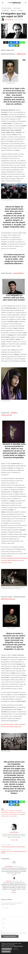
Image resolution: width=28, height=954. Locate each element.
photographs (22, 814)
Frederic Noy (4, 814)
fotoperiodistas (4, 812)
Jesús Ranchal (9, 866)
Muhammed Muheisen (13, 814)
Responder (14, 874)
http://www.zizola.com (8, 599)
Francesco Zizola (21, 812)
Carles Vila (8, 881)
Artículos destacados (6, 8)
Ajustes (15, 948)
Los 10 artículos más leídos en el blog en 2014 (13, 846)
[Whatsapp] (22, 42)
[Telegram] (11, 45)
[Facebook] (16, 42)
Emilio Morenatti (5, 810)
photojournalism (5, 816)
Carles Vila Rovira (9, 19)
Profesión (20, 10)
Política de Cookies (18, 946)
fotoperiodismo (18, 810)
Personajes (13, 10)
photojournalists (13, 816)
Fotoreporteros (12, 812)
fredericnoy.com (6, 415)
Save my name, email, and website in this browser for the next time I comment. (13, 933)
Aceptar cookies (6, 951)
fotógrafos (11, 810)
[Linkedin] (11, 42)
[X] (5, 42)
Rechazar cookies (6, 948)
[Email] (16, 45)
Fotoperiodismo (5, 10)
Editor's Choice (17, 8)
